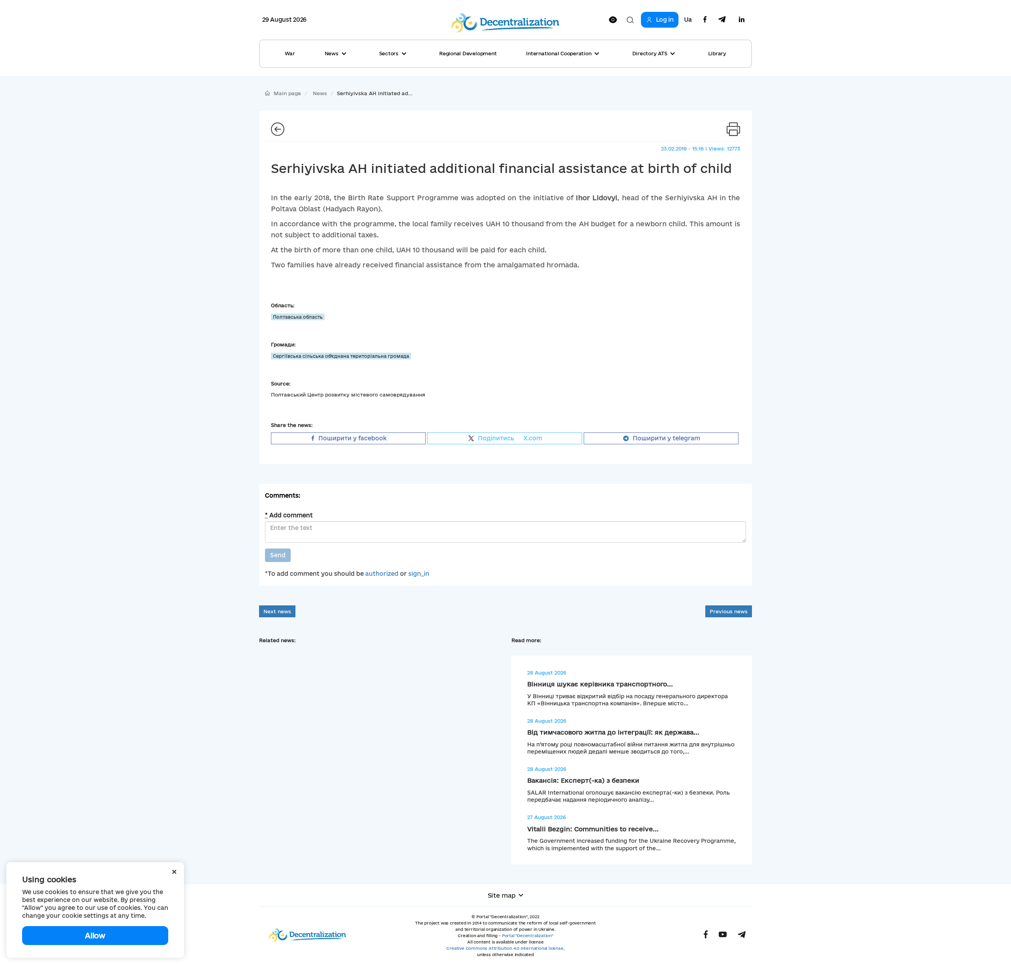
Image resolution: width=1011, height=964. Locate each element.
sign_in (418, 573)
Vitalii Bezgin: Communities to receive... (593, 828)
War (290, 53)
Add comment (289, 515)
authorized (381, 573)
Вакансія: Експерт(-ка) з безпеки (583, 780)
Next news (277, 611)
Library (717, 53)
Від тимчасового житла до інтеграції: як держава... (613, 732)
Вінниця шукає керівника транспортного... (600, 684)
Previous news (729, 611)
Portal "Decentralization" (527, 935)
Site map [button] (502, 895)
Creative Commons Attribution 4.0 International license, (505, 948)
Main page (287, 93)
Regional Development (467, 53)
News (320, 93)
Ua (688, 20)
